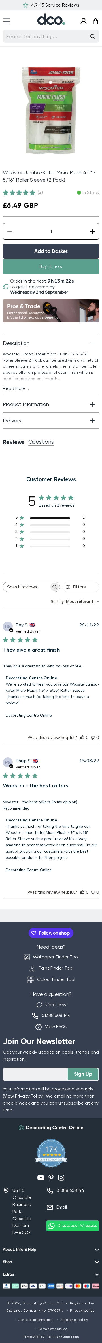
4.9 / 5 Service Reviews (55, 5)
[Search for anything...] (92, 36)
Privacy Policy (33, 1337)
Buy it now (51, 266)
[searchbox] (26, 587)
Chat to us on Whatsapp (77, 1225)
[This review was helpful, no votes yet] (82, 738)
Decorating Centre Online (45, 1303)
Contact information (36, 1320)
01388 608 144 (56, 1015)
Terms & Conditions (62, 1337)
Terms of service (53, 1329)
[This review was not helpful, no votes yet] (93, 738)
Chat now (55, 1004)
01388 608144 (70, 1190)
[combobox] (51, 36)
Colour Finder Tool (56, 979)
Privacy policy (82, 1310)
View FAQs (56, 1026)
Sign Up (83, 1074)
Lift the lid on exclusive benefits (32, 317)
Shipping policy (74, 1320)
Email (61, 1207)
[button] (9, 20)
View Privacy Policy (23, 1096)
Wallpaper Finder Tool (55, 957)
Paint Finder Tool (56, 968)
